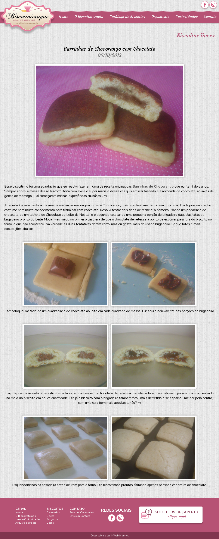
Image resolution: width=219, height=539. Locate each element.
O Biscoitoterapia (88, 17)
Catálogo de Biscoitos (127, 17)
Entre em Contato (80, 516)
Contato (210, 17)
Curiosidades (187, 17)
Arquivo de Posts (25, 522)
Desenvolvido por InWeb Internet (109, 535)
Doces (50, 516)
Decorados (53, 512)
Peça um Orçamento (82, 512)
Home (63, 17)
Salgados (53, 519)
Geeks (50, 522)
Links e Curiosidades (27, 519)
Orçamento (160, 17)
